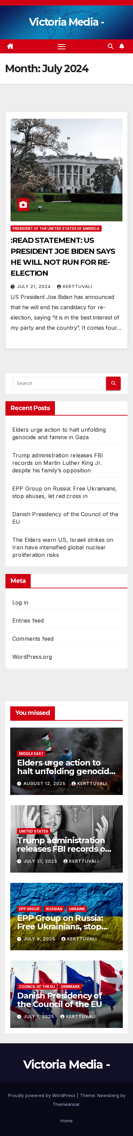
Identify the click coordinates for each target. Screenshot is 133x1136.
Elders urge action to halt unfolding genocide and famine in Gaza (65, 771)
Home (66, 1120)
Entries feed (28, 620)
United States (33, 831)
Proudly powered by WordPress (42, 1095)
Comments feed (33, 638)
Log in (20, 602)
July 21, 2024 (34, 286)
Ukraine (77, 909)
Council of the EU (37, 986)
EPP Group (29, 909)
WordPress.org (32, 656)
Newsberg (108, 1095)
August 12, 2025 (45, 783)
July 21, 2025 (41, 861)
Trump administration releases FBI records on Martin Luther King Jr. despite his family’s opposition (57, 463)
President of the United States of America (56, 228)
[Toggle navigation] (61, 46)
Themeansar (66, 1104)
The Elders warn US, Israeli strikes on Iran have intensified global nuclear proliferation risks (63, 547)
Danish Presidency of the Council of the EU (59, 1000)
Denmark (70, 986)
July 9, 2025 (40, 938)
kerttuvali (77, 286)
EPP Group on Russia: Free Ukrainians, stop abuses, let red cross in (62, 926)
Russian (54, 909)
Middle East (31, 754)
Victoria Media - (66, 22)
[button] (110, 46)
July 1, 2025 (40, 1016)
